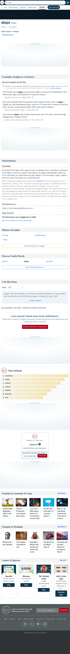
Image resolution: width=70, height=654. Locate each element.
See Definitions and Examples (34, 448)
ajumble (49, 261)
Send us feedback (55, 88)
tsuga (5, 239)
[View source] (33, 97)
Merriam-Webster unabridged (35, 326)
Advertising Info (28, 619)
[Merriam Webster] (35, 436)
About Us (12, 619)
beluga (5, 235)
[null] (39, 444)
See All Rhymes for (34, 246)
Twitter (31, 624)
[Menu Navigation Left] (2, 7)
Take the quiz (61, 593)
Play (8, 585)
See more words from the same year (17, 220)
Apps (20, 619)
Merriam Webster (6, 610)
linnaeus (39, 181)
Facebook (25, 624)
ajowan (5, 261)
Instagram (44, 624)
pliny (4, 175)
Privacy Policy (50, 619)
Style (4, 287)
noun (13, 22)
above (30, 208)
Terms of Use (61, 619)
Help (6, 619)
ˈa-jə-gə (12, 27)
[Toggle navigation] (68, 2)
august (33, 444)
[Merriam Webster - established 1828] (2, 2)
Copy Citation (35, 300)
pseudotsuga (40, 235)
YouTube (38, 624)
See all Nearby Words (34, 267)
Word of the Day (35, 440)
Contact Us (40, 619)
